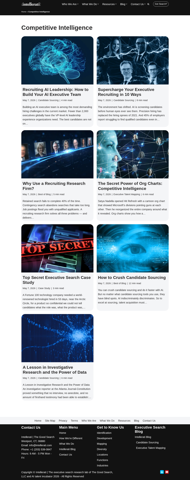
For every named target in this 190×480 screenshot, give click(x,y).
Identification (104, 432)
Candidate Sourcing (48, 100)
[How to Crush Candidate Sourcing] (133, 248)
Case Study (44, 288)
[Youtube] (167, 472)
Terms (74, 420)
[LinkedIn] (162, 472)
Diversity (102, 449)
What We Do (107, 420)
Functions (102, 460)
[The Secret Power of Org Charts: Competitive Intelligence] (133, 154)
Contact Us (149, 420)
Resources (124, 420)
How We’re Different (70, 438)
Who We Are (89, 420)
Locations (102, 454)
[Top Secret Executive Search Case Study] (57, 248)
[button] (77, 4)
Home (23, 12)
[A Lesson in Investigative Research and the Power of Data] (57, 338)
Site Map (50, 420)
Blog (136, 420)
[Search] (148, 4)
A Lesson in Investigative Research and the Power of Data (54, 370)
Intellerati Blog (67, 449)
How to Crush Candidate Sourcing (132, 277)
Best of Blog (44, 194)
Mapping (102, 443)
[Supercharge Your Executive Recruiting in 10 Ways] (133, 60)
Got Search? (161, 4)
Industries (102, 465)
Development (104, 438)
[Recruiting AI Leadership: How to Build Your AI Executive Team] (57, 60)
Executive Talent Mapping (126, 194)
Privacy (63, 420)
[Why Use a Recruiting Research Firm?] (57, 154)
